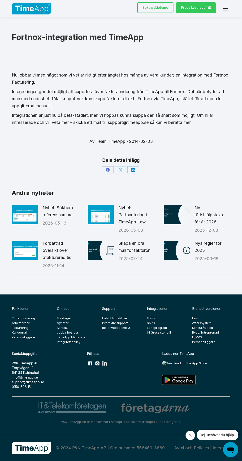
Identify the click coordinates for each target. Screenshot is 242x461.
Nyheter (63, 323)
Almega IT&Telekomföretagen (133, 422)
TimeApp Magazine (71, 337)
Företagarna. (171, 422)
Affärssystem (202, 323)
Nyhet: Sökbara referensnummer (58, 211)
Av (107, 141)
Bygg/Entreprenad (205, 332)
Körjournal (19, 332)
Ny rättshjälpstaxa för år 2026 (208, 214)
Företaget (64, 318)
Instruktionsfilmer (114, 318)
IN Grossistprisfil (159, 332)
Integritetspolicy (68, 342)
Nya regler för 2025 (207, 247)
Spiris (151, 323)
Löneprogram (157, 328)
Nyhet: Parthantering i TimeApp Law (132, 214)
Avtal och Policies (191, 447)
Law (195, 318)
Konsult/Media (202, 328)
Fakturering (20, 328)
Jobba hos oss (68, 332)
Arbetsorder (21, 323)
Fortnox (152, 318)
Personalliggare (23, 337)
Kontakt (62, 328)
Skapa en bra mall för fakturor (134, 247)
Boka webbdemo (155, 7)
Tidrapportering (23, 318)
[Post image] (25, 214)
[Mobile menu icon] (225, 8)
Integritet (221, 447)
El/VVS (197, 337)
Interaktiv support (115, 323)
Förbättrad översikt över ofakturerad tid (57, 250)
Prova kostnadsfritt (196, 7)
